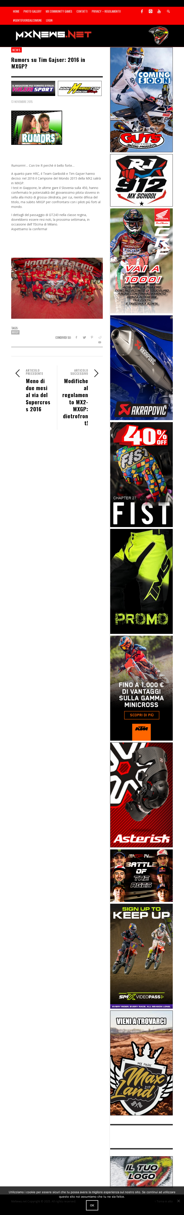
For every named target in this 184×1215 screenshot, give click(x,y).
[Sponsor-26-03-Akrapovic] (141, 367)
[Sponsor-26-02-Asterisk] (141, 794)
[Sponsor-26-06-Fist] (141, 474)
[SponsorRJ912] (141, 180)
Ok (92, 1205)
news (16, 49)
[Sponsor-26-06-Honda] (141, 260)
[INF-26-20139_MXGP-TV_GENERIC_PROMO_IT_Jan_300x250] (141, 875)
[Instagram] (150, 11)
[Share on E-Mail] (100, 342)
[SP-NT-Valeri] (33, 88)
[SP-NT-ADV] (141, 1171)
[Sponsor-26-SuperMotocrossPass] (141, 956)
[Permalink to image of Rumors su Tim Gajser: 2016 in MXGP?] (36, 127)
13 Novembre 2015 (22, 101)
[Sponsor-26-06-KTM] (141, 688)
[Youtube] (159, 11)
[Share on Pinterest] (92, 337)
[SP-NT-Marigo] (80, 88)
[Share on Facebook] (76, 337)
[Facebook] (142, 11)
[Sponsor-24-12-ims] (141, 581)
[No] (178, 1201)
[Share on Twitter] (84, 337)
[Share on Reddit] (100, 337)
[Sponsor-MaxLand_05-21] (141, 1062)
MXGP (15, 332)
